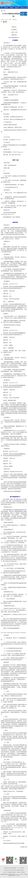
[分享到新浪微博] (4, 21)
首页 (2, 7)
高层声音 (6, 7)
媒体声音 (17, 7)
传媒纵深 (12, 7)
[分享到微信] (6, 21)
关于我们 (5, 867)
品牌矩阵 (22, 14)
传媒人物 (22, 7)
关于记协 (22, 12)
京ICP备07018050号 (4, 874)
